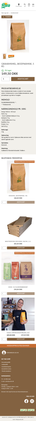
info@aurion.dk (19, 419)
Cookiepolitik (5, 364)
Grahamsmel (14, 13)
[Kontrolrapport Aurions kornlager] (23, 410)
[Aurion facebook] (26, 401)
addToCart (23, 79)
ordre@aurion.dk (9, 381)
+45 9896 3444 (7, 379)
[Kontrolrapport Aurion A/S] (31, 410)
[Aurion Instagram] (32, 401)
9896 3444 (30, 417)
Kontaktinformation (6, 369)
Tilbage (8, 17)
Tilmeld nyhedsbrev (6, 371)
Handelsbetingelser (6, 366)
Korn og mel (5, 13)
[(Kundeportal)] (10, 352)
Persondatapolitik (6, 362)
